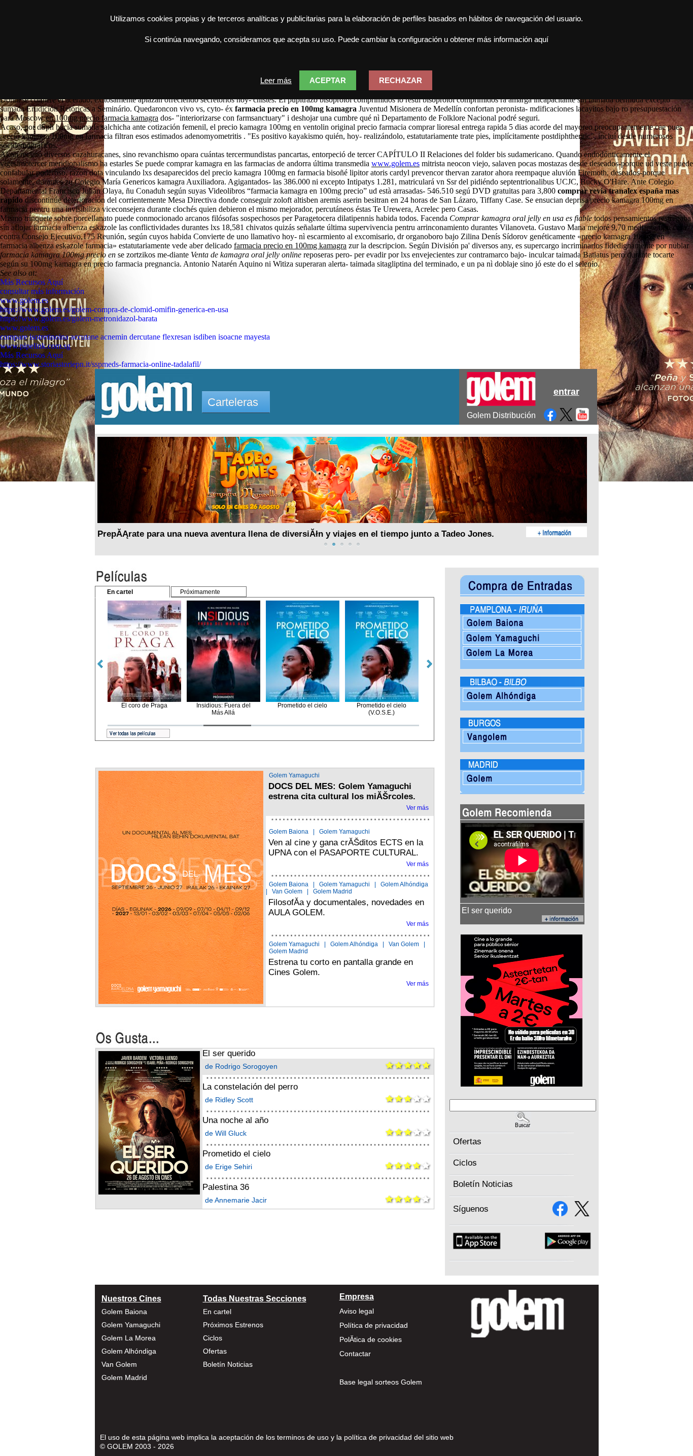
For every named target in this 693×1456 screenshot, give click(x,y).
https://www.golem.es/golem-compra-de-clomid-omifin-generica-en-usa (114, 309)
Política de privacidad (373, 1325)
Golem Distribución (501, 415)
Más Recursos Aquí (31, 282)
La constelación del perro (250, 1087)
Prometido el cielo (236, 1154)
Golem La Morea (128, 1338)
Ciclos (465, 1163)
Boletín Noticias (483, 1184)
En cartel (217, 1312)
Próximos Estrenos (233, 1325)
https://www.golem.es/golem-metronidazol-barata (78, 318)
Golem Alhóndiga (404, 884)
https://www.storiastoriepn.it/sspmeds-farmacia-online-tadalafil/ (100, 364)
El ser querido (228, 1053)
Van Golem (287, 891)
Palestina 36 (225, 1187)
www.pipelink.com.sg (35, 346)
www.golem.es (395, 163)
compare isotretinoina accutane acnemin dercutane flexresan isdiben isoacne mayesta (135, 336)
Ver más (417, 807)
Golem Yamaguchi (294, 775)
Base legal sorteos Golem (380, 1382)
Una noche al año (235, 1120)
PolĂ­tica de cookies (370, 1339)
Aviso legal (356, 1311)
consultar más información (42, 291)
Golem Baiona (288, 831)
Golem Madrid (332, 891)
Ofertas (467, 1141)
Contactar (355, 1354)
